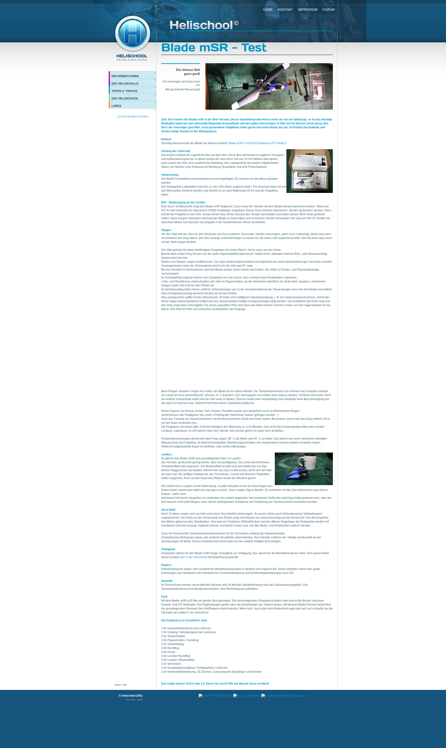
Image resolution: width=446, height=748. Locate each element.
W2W (140, 699)
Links (116, 105)
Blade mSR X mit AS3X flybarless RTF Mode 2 (258, 143)
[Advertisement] (200, 347)
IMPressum (308, 9)
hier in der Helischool (193, 557)
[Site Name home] (132, 38)
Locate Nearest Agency (133, 116)
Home (268, 9)
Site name (251, 26)
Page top (121, 685)
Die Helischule (125, 83)
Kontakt (285, 9)
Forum (329, 9)
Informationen (125, 76)
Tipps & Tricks (124, 91)
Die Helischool (125, 98)
